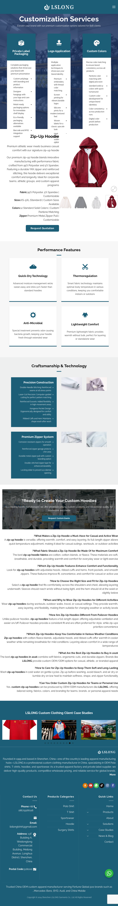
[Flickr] (85, 785)
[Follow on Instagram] (107, 785)
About (109, 818)
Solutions (108, 823)
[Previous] (113, 163)
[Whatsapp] (96, 785)
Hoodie (70, 823)
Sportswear (67, 818)
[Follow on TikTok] (101, 785)
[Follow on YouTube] (90, 785)
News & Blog (106, 835)
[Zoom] (114, 189)
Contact (108, 841)
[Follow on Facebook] (112, 785)
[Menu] (114, 7)
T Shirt (70, 812)
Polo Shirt (68, 806)
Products (108, 812)
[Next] (62, 163)
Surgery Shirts (66, 829)
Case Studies (106, 829)
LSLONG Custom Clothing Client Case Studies (59, 713)
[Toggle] (88, 812)
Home (109, 806)
